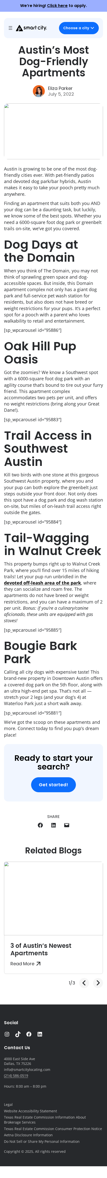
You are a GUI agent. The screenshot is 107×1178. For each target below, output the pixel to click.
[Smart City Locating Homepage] (31, 28)
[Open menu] (10, 27)
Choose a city (76, 27)
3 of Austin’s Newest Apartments (40, 949)
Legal (8, 1104)
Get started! (53, 785)
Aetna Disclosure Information (28, 1135)
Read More (22, 964)
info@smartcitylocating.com (27, 1069)
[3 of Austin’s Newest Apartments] (53, 898)
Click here (57, 5)
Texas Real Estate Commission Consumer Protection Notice (53, 1128)
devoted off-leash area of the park (42, 583)
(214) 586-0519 (16, 1075)
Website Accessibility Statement (30, 1111)
